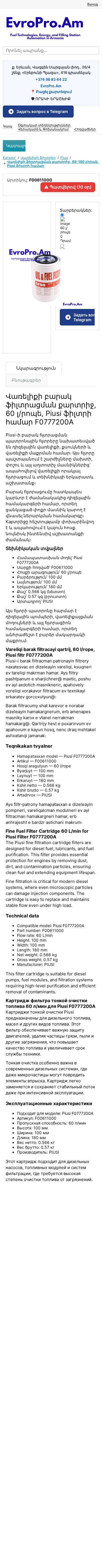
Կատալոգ (16, 145)
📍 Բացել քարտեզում (51, 91)
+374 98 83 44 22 (51, 79)
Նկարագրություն (35, 368)
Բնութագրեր (26, 380)
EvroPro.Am (51, 86)
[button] (90, 3)
